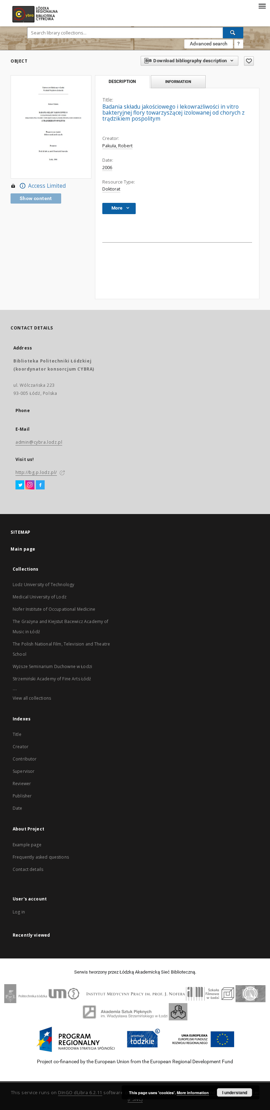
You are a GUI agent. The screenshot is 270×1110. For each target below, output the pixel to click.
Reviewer (22, 784)
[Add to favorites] (249, 61)
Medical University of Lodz (39, 597)
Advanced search (208, 43)
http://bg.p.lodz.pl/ (36, 472)
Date (17, 808)
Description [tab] (122, 81)
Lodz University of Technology (43, 585)
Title (17, 734)
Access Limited (47, 186)
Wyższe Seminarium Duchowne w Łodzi (52, 666)
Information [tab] (178, 81)
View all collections (32, 698)
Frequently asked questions (41, 857)
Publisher (22, 796)
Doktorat (111, 189)
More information (193, 1092)
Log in (19, 912)
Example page (27, 845)
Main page (23, 549)
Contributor (25, 759)
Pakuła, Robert (117, 146)
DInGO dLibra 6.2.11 (80, 1093)
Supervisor (24, 771)
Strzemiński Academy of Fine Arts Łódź (52, 679)
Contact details (28, 869)
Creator (20, 747)
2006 (107, 168)
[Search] (233, 32)
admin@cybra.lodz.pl (38, 442)
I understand (234, 1092)
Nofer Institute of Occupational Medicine (54, 609)
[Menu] (262, 5)
